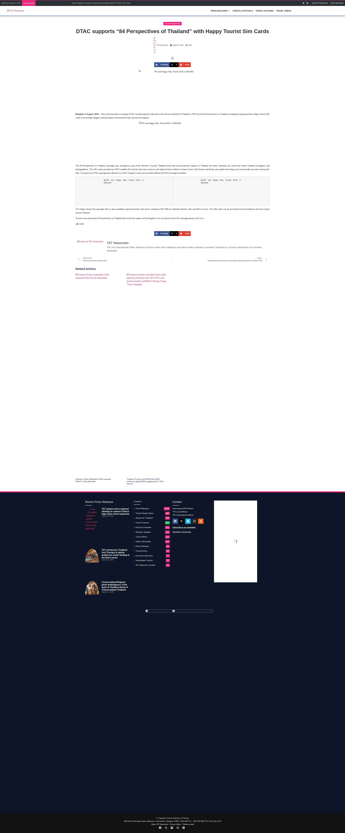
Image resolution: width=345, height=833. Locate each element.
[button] (303, 3)
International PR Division (182, 508)
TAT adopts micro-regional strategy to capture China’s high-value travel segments (115, 511)
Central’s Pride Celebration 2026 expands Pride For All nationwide (93, 480)
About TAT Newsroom (159, 824)
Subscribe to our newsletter (184, 527)
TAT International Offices (183, 515)
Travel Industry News (172, 24)
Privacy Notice (175, 824)
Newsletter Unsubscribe (181, 532)
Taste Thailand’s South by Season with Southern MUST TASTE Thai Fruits (101, 3)
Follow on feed (188, 824)
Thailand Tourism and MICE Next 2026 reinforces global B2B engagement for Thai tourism (145, 481)
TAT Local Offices (179, 512)
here (202, 218)
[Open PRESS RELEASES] (229, 10)
